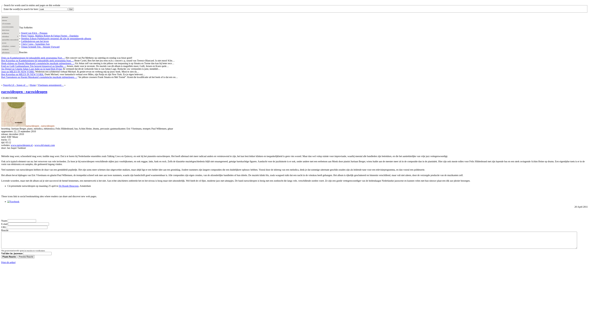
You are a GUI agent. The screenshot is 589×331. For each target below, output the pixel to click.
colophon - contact (8, 46)
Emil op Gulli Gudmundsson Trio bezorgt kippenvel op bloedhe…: (33, 66)
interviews (5, 30)
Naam (4, 220)
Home (33, 85)
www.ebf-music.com (45, 145)
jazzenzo (5, 17)
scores (4, 43)
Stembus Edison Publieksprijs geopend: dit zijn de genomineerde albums (56, 38)
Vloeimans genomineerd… (51, 85)
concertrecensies (7, 27)
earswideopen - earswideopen (24, 92)
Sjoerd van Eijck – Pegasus (34, 33)
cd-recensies (6, 24)
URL (3, 227)
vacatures (5, 49)
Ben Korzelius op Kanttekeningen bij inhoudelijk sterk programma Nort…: (37, 60)
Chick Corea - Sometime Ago (35, 44)
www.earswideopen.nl (22, 145)
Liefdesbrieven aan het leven (35, 41)
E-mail (4, 224)
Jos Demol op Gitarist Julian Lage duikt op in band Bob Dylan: (31, 69)
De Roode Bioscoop (69, 186)
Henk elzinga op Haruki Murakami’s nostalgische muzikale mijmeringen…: (37, 63)
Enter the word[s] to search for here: (21, 9)
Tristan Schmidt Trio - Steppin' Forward (40, 47)
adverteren (6, 52)
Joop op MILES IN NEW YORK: (18, 71)
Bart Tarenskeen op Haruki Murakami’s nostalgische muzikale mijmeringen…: (39, 77)
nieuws (4, 20)
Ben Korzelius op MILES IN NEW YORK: (22, 74)
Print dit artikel (8, 262)
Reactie (4, 230)
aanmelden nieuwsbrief (10, 40)
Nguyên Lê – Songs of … (15, 85)
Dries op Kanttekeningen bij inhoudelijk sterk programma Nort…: (33, 58)
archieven (5, 33)
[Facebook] (13, 201)
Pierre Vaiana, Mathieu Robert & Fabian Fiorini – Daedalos (50, 35)
